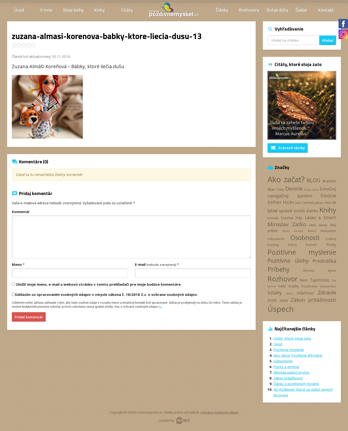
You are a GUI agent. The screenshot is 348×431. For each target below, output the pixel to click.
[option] (302, 105)
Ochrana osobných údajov (220, 412)
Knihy (99, 9)
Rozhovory (249, 9)
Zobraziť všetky (287, 148)
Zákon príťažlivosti (313, 299)
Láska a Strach (320, 217)
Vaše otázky (288, 286)
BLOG (313, 180)
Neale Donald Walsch (299, 231)
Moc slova (318, 224)
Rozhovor (283, 278)
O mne (46, 9)
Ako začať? (286, 179)
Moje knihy (73, 9)
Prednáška (324, 261)
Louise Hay (292, 217)
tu (160, 307)
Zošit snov (278, 300)
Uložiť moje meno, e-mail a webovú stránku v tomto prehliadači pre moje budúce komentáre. (99, 284)
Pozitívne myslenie (302, 252)
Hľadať (327, 40)
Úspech (281, 309)
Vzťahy (275, 292)
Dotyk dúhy (277, 9)
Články (222, 9)
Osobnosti (304, 237)
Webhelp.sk (183, 420)
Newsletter (328, 231)
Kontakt (326, 9)
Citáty (127, 9)
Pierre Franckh (302, 245)
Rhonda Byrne (319, 270)
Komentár (21, 211)
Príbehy (279, 269)
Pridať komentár (29, 317)
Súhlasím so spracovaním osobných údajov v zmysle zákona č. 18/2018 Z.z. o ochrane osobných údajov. (106, 294)
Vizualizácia (309, 286)
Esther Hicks (281, 202)
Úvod (19, 9)
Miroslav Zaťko (287, 224)
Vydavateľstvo (328, 286)
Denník (294, 188)
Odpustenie (276, 239)
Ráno (304, 280)
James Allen (323, 202)
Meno (17, 264)
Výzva (289, 293)
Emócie (328, 195)
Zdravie (327, 292)
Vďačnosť (305, 293)
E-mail (155, 264)
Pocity (331, 244)
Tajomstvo (320, 280)
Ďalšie (301, 9)
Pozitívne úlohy (288, 260)
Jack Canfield (304, 202)
